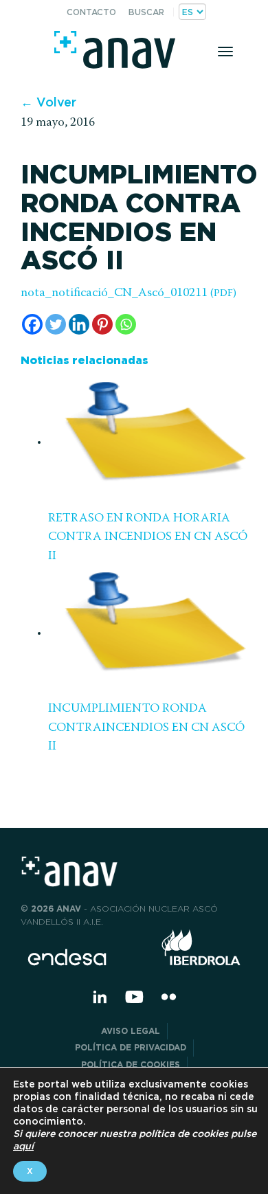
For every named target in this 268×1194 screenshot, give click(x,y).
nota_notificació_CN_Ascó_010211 (128, 293)
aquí (23, 1145)
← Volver (48, 102)
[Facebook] (32, 324)
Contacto (91, 12)
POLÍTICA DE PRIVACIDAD (130, 1047)
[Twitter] (55, 324)
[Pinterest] (102, 324)
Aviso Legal (130, 1030)
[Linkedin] (79, 324)
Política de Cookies (130, 1064)
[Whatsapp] (125, 324)
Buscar (146, 12)
